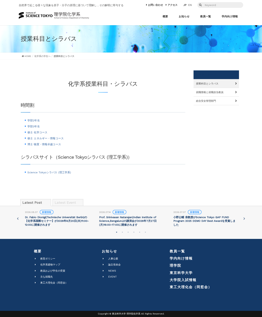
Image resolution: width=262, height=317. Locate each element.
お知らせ (109, 251)
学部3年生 (33, 126)
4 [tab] (134, 232)
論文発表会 (114, 264)
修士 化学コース (37, 132)
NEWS (112, 270)
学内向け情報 (181, 258)
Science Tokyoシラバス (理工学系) (49, 172)
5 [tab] (140, 232)
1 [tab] (117, 232)
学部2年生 (33, 120)
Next (244, 218)
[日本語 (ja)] (184, 5)
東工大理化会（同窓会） (54, 282)
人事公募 (113, 258)
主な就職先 (46, 276)
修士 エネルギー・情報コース (45, 138)
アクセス (173, 4)
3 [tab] (128, 232)
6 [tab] (145, 232)
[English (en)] (190, 5)
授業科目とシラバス (207, 83)
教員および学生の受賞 (52, 270)
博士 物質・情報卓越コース (44, 144)
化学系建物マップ (50, 264)
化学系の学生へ (206, 74)
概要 (38, 251)
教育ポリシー (47, 258)
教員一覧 (177, 251)
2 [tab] (122, 232)
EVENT (112, 276)
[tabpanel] (57, 218)
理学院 (175, 265)
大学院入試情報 (183, 280)
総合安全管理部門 (206, 100)
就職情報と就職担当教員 (209, 92)
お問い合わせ (155, 4)
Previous (18, 218)
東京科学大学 (181, 273)
